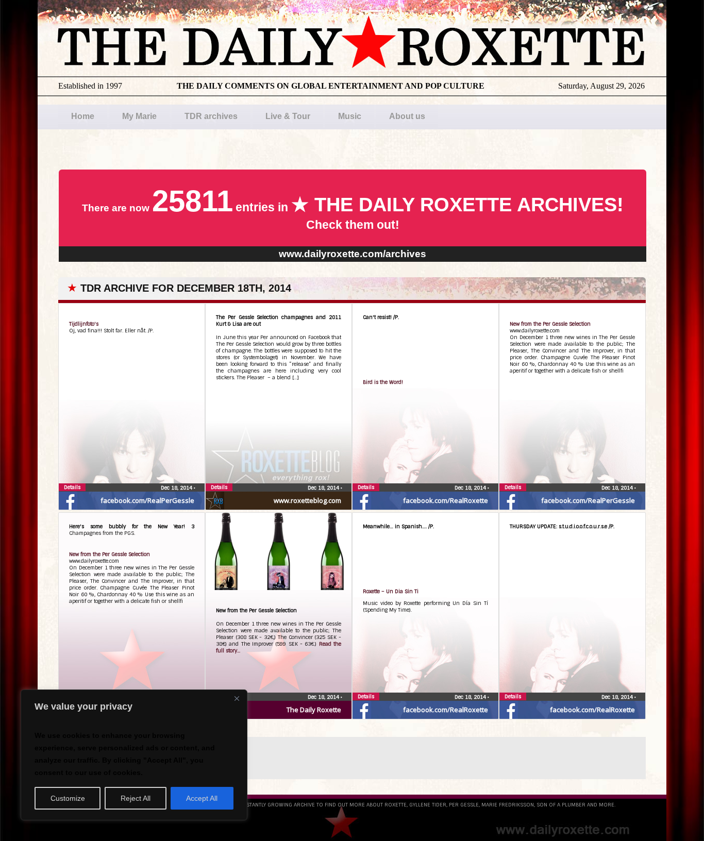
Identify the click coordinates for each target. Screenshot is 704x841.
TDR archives (211, 116)
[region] (134, 754)
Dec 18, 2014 (177, 487)
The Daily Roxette (314, 709)
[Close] (236, 698)
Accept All (201, 798)
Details (72, 487)
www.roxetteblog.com (307, 500)
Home (82, 116)
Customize (68, 798)
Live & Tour (287, 116)
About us (407, 116)
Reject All (135, 798)
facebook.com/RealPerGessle (147, 500)
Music (349, 116)
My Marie (139, 116)
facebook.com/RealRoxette (445, 500)
